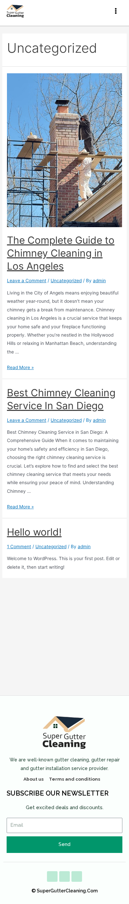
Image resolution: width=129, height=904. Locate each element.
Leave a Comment (26, 280)
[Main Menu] (116, 11)
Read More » (20, 367)
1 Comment (19, 546)
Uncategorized (66, 280)
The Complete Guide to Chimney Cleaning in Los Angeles (60, 253)
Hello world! (34, 532)
